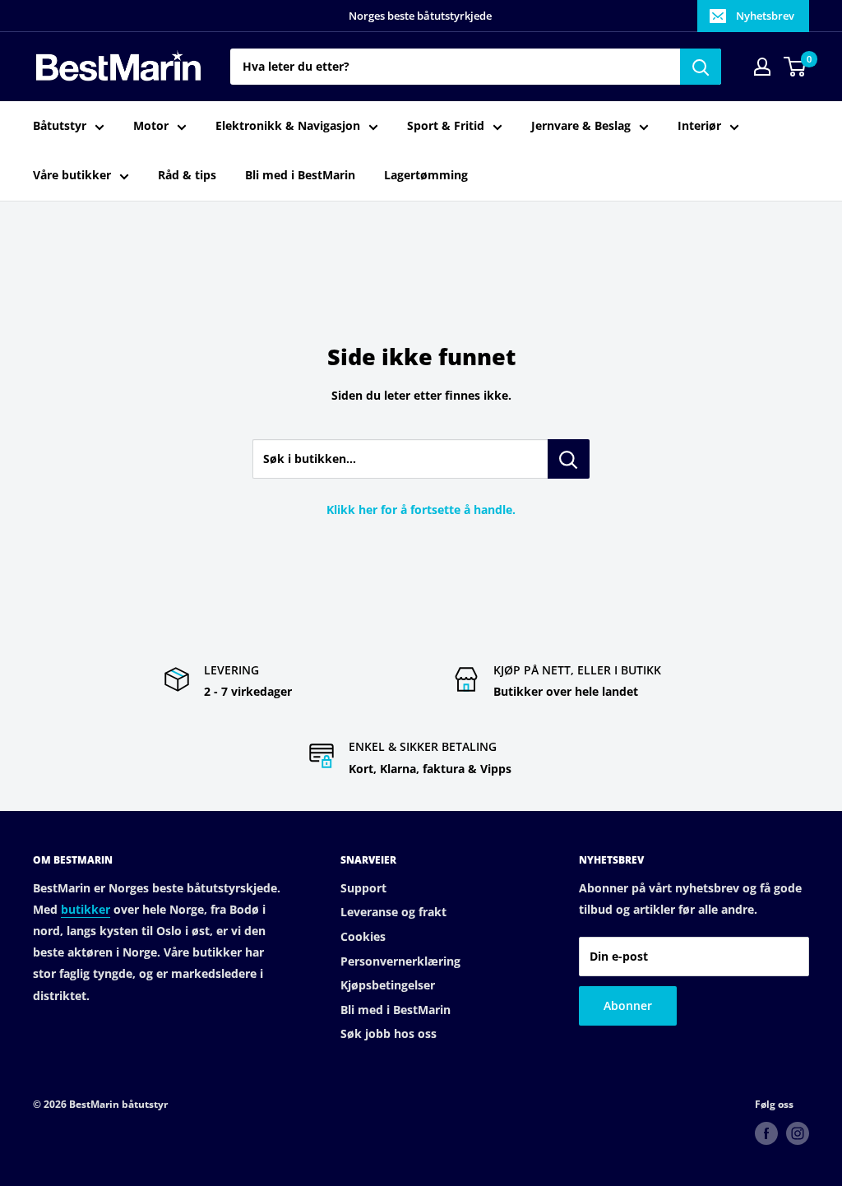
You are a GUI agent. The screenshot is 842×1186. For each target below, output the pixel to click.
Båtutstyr (59, 125)
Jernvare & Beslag (581, 125)
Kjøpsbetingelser (387, 985)
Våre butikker (72, 175)
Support (363, 888)
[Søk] (700, 67)
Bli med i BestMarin (300, 175)
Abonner (628, 1005)
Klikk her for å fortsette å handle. (421, 509)
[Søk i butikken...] (569, 459)
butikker (85, 909)
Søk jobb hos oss (388, 1033)
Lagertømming (426, 175)
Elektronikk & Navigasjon (287, 125)
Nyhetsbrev (765, 15)
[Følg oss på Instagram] (797, 1133)
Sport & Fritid (445, 125)
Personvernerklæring (400, 961)
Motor (151, 125)
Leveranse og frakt (393, 912)
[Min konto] (762, 67)
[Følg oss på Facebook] (766, 1133)
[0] (795, 66)
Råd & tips (187, 175)
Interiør (699, 125)
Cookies (363, 936)
